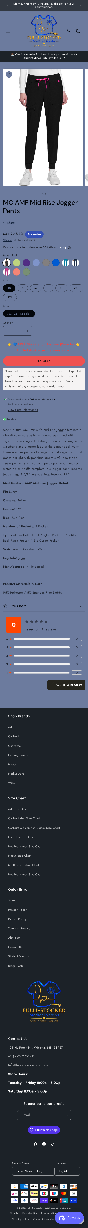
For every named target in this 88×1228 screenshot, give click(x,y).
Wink (11, 783)
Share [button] (11, 223)
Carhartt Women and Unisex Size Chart (34, 828)
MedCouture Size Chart (23, 865)
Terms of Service (19, 928)
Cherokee (14, 746)
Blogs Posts (16, 966)
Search (12, 900)
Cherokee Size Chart (21, 837)
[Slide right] (53, 194)
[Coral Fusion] (16, 272)
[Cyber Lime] (16, 262)
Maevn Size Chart (19, 856)
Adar (11, 727)
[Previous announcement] (7, 5)
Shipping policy (20, 1219)
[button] (8, 30)
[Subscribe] (66, 1115)
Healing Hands (18, 755)
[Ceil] (36, 262)
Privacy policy (48, 1213)
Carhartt (13, 736)
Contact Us (15, 947)
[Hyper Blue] (65, 262)
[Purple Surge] (26, 262)
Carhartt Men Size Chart (24, 818)
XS (9, 288)
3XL (9, 297)
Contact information (44, 1219)
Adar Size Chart (18, 809)
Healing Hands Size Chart (25, 846)
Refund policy (29, 1213)
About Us (14, 938)
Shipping (7, 240)
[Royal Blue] (56, 262)
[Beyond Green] (26, 272)
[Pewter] (46, 262)
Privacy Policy (17, 910)
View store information (23, 410)
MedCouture (16, 774)
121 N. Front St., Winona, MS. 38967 (35, 1047)
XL (61, 288)
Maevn (12, 764)
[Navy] (75, 262)
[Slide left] (34, 194)
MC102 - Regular (19, 314)
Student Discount (19, 956)
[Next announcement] (80, 5)
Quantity (8, 323)
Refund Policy (17, 919)
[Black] (6, 262)
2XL (76, 288)
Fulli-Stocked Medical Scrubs (42, 1207)
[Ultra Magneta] (6, 272)
